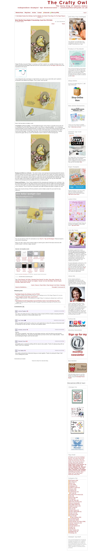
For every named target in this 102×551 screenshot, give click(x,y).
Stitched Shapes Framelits (74, 472)
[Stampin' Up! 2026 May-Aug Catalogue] (77, 39)
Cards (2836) (72, 484)
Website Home (19, 12)
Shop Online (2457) (74, 520)
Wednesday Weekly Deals (74, 474)
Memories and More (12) (75, 501)
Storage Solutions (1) (74, 525)
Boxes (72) (72, 483)
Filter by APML (55, 12)
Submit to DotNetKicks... (21, 287)
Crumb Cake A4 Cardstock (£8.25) (41, 258)
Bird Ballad (50, 281)
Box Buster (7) (73, 481)
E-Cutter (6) (73, 493)
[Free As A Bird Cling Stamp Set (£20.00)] (24, 251)
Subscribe (47, 12)
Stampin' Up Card (42, 281)
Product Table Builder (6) (75, 511)
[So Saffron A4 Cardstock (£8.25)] (36, 263)
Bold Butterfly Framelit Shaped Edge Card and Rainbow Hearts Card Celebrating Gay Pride (37, 300)
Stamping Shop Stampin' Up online (39, 279)
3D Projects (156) (73, 480)
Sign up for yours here (73, 194)
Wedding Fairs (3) (73, 531)
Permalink (54, 287)
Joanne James (20, 21)
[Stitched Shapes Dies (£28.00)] (18, 263)
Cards (32, 285)
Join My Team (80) (74, 500)
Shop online (51, 279)
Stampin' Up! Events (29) (75, 523)
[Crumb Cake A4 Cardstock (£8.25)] (42, 251)
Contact (39, 12)
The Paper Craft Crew (55, 65)
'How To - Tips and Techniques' (47, 238)
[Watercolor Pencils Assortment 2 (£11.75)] (30, 263)
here (73, 75)
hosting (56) (72, 498)
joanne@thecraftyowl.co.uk (74, 7)
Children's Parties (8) (74, 487)
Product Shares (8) (74, 510)
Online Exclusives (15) (74, 506)
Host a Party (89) (73, 497)
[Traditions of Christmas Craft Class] (77, 155)
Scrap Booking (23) (74, 518)
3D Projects (70, 457)
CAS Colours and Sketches (79, 458)
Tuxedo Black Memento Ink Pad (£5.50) (41, 270)
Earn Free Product (76, 460)
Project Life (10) (73, 513)
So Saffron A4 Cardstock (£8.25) (36, 270)
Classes (37, 285)
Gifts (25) (71, 496)
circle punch (76, 459)
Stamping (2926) (73, 524)
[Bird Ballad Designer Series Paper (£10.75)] (18, 251)
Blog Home (27, 12)
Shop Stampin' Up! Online (24, 279)
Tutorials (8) (72, 528)
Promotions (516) (73, 514)
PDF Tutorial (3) (73, 507)
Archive (34, 12)
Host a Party (75, 462)
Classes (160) (72, 489)
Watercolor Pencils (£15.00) (24, 270)
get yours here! (75, 225)
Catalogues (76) (73, 486)
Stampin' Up (58, 279)
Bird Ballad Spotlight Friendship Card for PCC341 (33, 20)
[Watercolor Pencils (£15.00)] (24, 263)
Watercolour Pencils (25, 282)
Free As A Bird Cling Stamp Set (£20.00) (24, 258)
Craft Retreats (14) (74, 491)
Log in (84, 12)
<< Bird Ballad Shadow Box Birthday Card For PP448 (28, 16)
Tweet (63, 23)
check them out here (76, 127)
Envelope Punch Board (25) (76, 494)
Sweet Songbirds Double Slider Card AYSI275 (26, 296)
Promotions (81, 462)
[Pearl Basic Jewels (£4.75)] (36, 251)
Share (53, 23)
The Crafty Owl (68, 2)
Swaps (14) (72, 527)
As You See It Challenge (79, 457)
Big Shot (70, 458)
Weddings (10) (73, 532)
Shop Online (43, 285)
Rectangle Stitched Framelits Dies (75, 463)
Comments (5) (61, 287)
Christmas (70, 459)
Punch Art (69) (72, 515)
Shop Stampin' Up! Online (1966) (77, 521)
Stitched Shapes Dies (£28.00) (18, 270)
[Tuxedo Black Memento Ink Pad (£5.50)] (42, 263)
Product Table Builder (23, 274)
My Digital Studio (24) (74, 504)
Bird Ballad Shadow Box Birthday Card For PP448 (27, 294)
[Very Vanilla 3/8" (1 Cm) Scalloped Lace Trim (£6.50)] (30, 251)
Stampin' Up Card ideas (21, 281)
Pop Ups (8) (72, 508)
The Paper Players (78, 473)
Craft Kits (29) (72, 490)
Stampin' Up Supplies (32, 281)
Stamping (62, 285)
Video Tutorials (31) (74, 530)
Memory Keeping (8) (74, 503)
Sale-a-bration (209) (76, 517)
